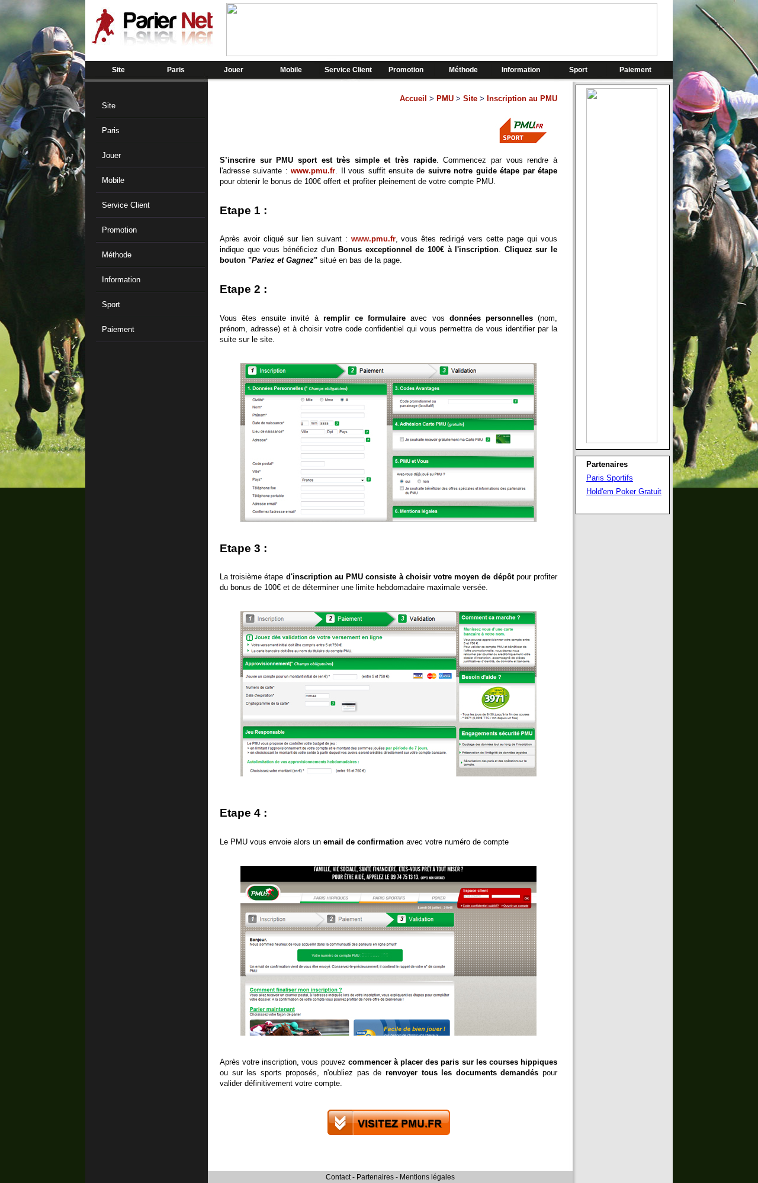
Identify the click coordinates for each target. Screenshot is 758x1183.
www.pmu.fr (313, 170)
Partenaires (375, 1177)
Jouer (233, 70)
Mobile (291, 70)
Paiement (635, 70)
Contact (338, 1177)
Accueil (413, 98)
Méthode (463, 70)
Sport (578, 70)
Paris (176, 70)
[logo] (152, 41)
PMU (445, 98)
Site (118, 70)
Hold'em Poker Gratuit (623, 491)
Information (521, 70)
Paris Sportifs (609, 477)
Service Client (348, 70)
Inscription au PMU (522, 98)
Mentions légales (427, 1177)
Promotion (405, 70)
